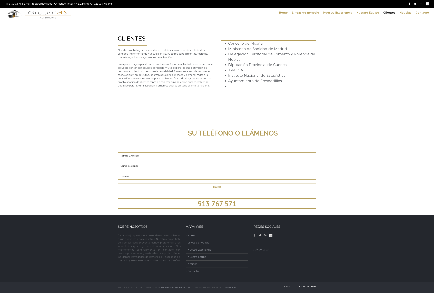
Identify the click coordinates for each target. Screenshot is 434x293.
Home (191, 235)
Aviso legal (230, 287)
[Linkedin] (270, 235)
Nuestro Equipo (197, 256)
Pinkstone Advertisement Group (174, 287)
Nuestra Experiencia (199, 249)
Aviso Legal (262, 249)
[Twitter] (260, 235)
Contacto (193, 271)
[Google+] (265, 235)
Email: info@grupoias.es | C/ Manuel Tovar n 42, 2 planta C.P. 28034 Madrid (68, 3)
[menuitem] (285, 13)
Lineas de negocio (198, 242)
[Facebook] (254, 235)
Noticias (192, 264)
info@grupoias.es (307, 286)
